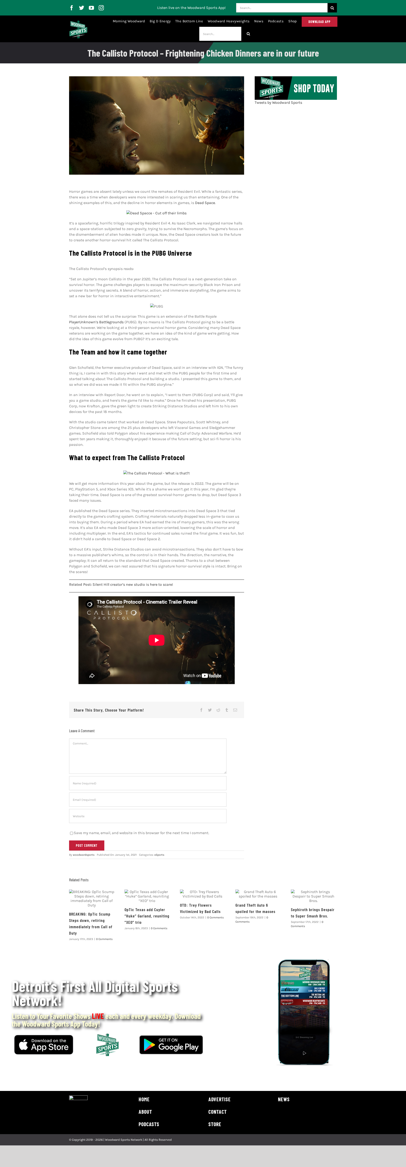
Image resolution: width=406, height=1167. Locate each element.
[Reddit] (218, 710)
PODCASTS (149, 1124)
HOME (144, 1099)
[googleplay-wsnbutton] (171, 1037)
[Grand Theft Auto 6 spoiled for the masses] (258, 894)
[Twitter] (210, 710)
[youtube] (91, 7)
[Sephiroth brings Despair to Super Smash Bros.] (313, 896)
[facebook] (71, 7)
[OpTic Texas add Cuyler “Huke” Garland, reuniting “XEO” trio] (147, 896)
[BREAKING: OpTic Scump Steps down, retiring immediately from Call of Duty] (91, 898)
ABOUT (145, 1112)
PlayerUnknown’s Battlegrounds (96, 322)
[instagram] (101, 7)
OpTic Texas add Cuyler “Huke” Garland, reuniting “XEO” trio (147, 916)
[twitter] (81, 7)
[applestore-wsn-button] (43, 1036)
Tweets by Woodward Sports (278, 102)
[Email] (235, 710)
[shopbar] (296, 78)
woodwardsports (83, 854)
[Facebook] (201, 710)
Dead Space (205, 202)
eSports (159, 854)
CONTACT (217, 1112)
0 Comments (104, 939)
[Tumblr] (227, 710)
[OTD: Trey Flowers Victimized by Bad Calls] (202, 894)
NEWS (284, 1099)
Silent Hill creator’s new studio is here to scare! (133, 584)
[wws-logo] (78, 22)
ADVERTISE (219, 1099)
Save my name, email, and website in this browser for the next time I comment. (141, 833)
